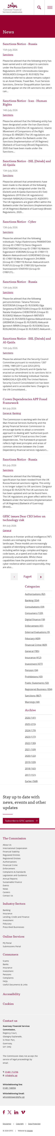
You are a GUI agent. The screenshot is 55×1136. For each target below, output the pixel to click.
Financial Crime (10, 865)
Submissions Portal (12, 946)
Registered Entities (12, 858)
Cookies (8, 1003)
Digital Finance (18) (35, 619)
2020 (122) (30, 755)
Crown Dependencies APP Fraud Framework (25, 400)
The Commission (14, 838)
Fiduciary (7, 923)
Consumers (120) (34, 613)
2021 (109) (30, 749)
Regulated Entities (11, 855)
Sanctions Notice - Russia (20, 43)
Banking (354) (32, 600)
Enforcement (9, 868)
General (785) (32, 651)
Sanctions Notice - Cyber (19, 221)
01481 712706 (11, 1072)
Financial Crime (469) (36, 644)
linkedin (16, 1112)
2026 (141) (30, 717)
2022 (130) (30, 743)
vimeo (23, 1112)
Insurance (7, 913)
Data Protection (34, 1124)
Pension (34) (31, 670)
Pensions (7, 974)
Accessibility (11, 993)
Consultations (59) (34, 606)
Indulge (30, 1131)
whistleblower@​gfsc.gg (14, 1097)
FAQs (5, 981)
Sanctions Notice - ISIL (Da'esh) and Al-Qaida (27, 162)
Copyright (20, 1124)
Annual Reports (10, 878)
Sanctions (8, 54)
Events (6, 885)
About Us (7, 844)
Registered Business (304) (38, 689)
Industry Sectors (14, 903)
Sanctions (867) (33, 695)
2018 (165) (30, 768)
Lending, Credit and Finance (16, 917)
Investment (8, 920)
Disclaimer (7, 1124)
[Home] (12, 7)
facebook (4, 1112)
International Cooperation (15, 848)
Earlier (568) (31, 781)
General (7, 413)
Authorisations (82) (35, 594)
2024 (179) (30, 730)
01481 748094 (9, 1088)
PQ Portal (7, 943)
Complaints (8, 977)
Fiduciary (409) (32, 638)
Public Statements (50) (37, 683)
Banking (16, 413)
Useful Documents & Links (15, 984)
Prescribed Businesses (13, 927)
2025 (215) (30, 724)
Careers (6, 892)
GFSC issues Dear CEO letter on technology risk (24, 518)
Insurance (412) (33, 657)
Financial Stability (11, 851)
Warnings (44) (32, 702)
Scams (6, 961)
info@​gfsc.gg (11, 1075)
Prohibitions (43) (34, 676)
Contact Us (8, 895)
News (5, 888)
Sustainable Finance (12, 882)
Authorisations (10, 861)
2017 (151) (30, 774)
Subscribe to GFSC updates (19, 820)
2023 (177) (30, 736)
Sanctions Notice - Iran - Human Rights (25, 102)
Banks (5, 964)
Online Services (13, 936)
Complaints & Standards (14, 872)
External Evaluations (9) (37, 632)
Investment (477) (34, 663)
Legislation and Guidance (15, 875)
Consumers (10, 954)
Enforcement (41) (34, 625)
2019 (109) (30, 762)
